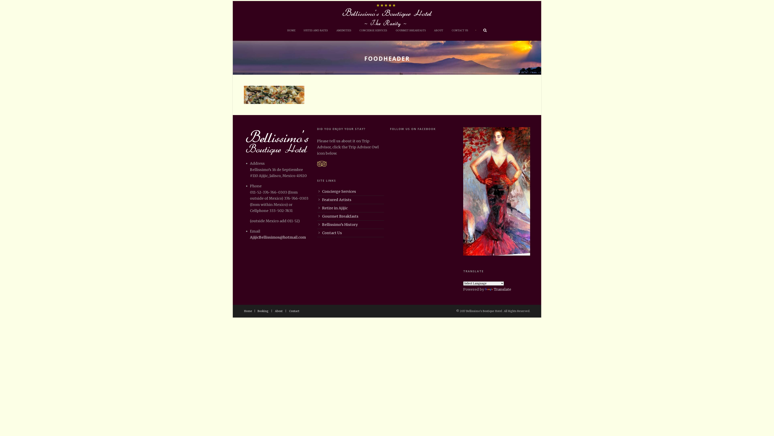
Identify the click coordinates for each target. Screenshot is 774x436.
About (438, 30)
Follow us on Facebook (413, 129)
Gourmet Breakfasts (411, 30)
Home (291, 30)
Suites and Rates (316, 30)
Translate (502, 289)
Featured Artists (336, 199)
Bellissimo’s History (340, 224)
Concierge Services (373, 30)
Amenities (343, 30)
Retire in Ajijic (335, 208)
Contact (294, 311)
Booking (262, 311)
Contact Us (460, 30)
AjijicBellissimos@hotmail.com (278, 237)
